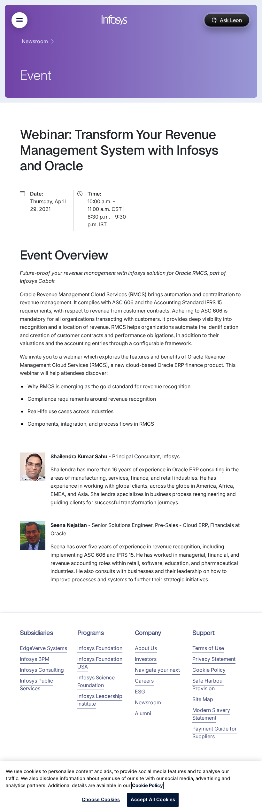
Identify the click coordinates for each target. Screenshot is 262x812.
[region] (131, 786)
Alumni (143, 713)
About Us (146, 648)
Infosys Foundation (99, 648)
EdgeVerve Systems (43, 648)
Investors (146, 659)
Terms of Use (208, 648)
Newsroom (35, 41)
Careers (144, 680)
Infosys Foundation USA (99, 663)
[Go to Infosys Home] (115, 20)
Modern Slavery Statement (211, 714)
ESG (140, 691)
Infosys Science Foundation (96, 681)
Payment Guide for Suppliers (214, 732)
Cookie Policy (209, 670)
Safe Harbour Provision (208, 684)
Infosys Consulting (42, 670)
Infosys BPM (34, 659)
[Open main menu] (19, 20)
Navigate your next (157, 670)
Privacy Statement (213, 659)
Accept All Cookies (153, 799)
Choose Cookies (101, 799)
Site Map (202, 699)
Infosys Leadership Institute (99, 700)
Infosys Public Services (36, 684)
